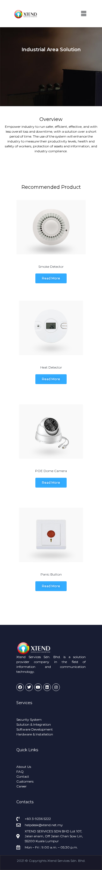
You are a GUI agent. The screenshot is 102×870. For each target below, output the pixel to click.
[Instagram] (56, 687)
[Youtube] (38, 687)
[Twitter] (29, 687)
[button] (83, 13)
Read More (51, 278)
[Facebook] (20, 687)
